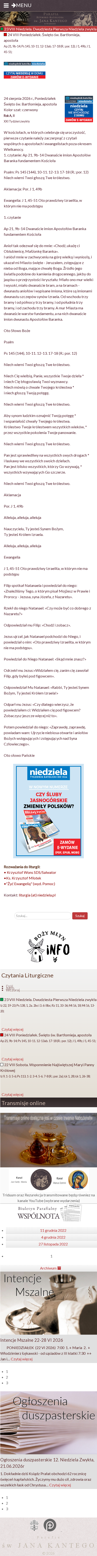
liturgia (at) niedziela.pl (37, 895)
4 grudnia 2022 (53, 1237)
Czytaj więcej (21, 1359)
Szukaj (80, 916)
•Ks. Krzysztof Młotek (22, 878)
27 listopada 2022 (53, 1244)
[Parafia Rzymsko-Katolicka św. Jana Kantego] (48, 18)
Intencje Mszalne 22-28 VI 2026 (31, 1340)
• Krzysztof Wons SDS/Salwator (30, 872)
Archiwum (48, 1268)
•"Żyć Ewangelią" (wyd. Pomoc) (29, 883)
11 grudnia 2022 (53, 1230)
